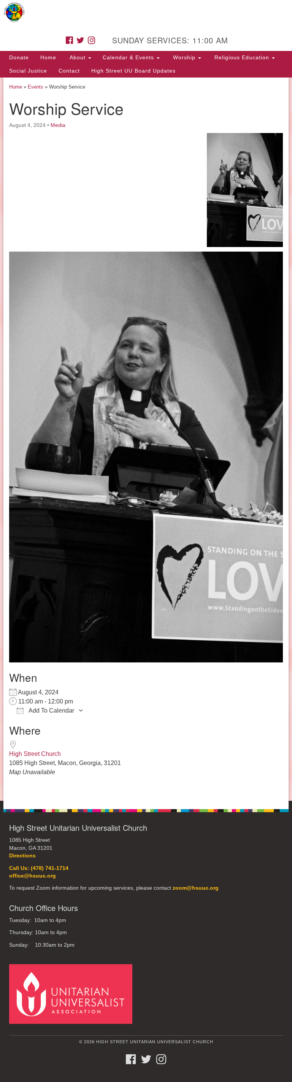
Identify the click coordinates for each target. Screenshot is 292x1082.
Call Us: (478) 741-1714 (38, 868)
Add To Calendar (50, 710)
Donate (19, 57)
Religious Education (242, 57)
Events (35, 87)
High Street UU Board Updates (133, 71)
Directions (22, 856)
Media (58, 125)
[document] (146, 439)
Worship (184, 57)
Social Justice (28, 71)
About (77, 57)
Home (48, 57)
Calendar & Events (129, 57)
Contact (69, 71)
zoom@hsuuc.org (196, 888)
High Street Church (35, 754)
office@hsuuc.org (32, 876)
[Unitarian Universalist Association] (73, 993)
